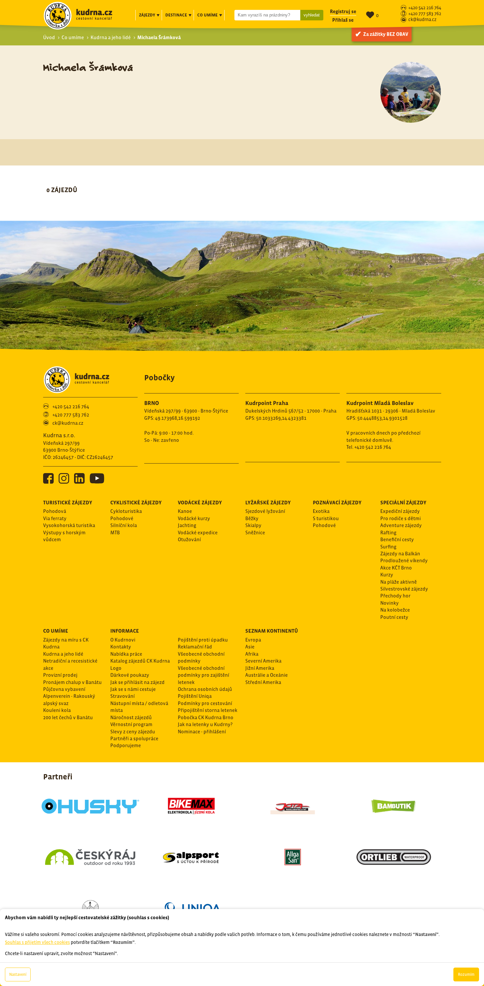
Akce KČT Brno (396, 567)
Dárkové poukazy (129, 675)
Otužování (189, 539)
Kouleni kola (57, 710)
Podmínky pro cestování (205, 703)
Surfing (388, 546)
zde (80, 872)
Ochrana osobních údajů (205, 689)
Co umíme (73, 37)
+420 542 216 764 (424, 8)
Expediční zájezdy (400, 511)
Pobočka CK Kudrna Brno (205, 717)
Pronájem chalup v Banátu (72, 682)
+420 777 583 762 (424, 14)
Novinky (389, 603)
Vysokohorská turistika (69, 525)
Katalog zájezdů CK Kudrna (140, 661)
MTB (115, 532)
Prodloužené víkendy (404, 560)
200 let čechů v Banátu (68, 717)
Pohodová (54, 511)
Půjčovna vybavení (64, 689)
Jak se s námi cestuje (133, 689)
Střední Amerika (263, 682)
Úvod (49, 37)
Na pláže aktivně (398, 582)
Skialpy (253, 525)
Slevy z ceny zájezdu (132, 731)
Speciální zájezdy (403, 502)
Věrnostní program (131, 724)
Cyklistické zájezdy (136, 502)
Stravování (122, 696)
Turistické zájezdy (67, 502)
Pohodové (121, 518)
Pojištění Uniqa (195, 696)
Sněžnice (255, 532)
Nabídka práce (126, 654)
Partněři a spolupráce (134, 738)
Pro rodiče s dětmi (400, 518)
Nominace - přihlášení (202, 731)
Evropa (253, 640)
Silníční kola (123, 525)
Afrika (251, 654)
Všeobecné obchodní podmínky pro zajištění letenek (203, 675)
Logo (115, 668)
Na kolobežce (395, 610)
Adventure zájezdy (401, 525)
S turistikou (326, 518)
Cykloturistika (126, 511)
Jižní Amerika (259, 668)
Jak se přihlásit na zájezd (137, 682)
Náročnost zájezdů (131, 717)
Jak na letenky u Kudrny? (205, 724)
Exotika (321, 511)
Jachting (187, 525)
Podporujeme (125, 745)
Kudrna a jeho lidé (111, 37)
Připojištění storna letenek (207, 710)
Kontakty (120, 646)
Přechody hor (395, 595)
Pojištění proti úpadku (203, 640)
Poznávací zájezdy (337, 502)
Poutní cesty (394, 617)
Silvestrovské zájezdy (404, 589)
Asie (250, 646)
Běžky (251, 518)
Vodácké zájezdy (200, 502)
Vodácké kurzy (194, 518)
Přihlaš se (343, 20)
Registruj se (343, 11)
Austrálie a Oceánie (266, 675)
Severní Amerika (263, 661)
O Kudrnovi (122, 640)
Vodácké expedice (198, 532)
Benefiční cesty (397, 539)
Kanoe (185, 511)
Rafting (388, 532)
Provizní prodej (60, 675)
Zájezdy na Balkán (400, 553)
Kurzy (386, 574)
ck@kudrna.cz (422, 20)
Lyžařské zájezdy (268, 502)
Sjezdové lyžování (265, 511)
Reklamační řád (195, 646)
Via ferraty (55, 518)
